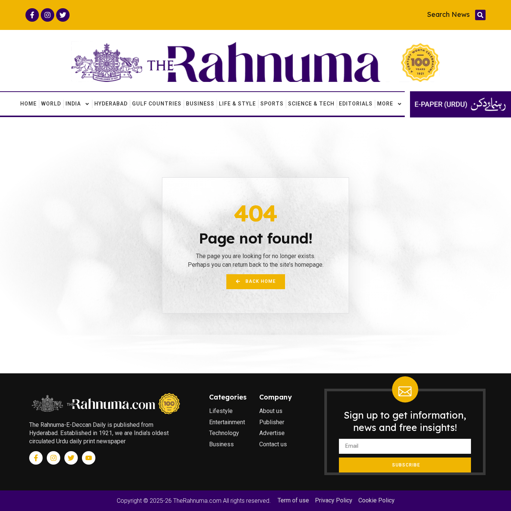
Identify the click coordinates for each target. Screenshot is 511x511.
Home (28, 104)
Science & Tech (311, 104)
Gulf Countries (156, 104)
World (51, 104)
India (73, 104)
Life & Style (237, 104)
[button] (480, 15)
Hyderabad (111, 104)
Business (200, 104)
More (385, 104)
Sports (272, 104)
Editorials (356, 104)
